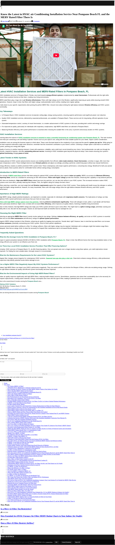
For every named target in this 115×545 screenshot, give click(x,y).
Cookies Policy (49, 542)
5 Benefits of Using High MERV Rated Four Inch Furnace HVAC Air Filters (27, 439)
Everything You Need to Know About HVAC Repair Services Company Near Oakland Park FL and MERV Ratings (38, 413)
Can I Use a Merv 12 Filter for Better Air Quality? (20, 424)
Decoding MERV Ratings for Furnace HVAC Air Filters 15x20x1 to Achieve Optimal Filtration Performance (36, 401)
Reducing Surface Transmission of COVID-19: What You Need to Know (26, 451)
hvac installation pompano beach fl (12, 335)
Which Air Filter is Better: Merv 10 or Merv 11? (20, 490)
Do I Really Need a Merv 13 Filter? (16, 469)
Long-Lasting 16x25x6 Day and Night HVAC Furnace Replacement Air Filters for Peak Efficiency (33, 406)
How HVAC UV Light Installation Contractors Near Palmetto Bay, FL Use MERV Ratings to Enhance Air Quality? (38, 492)
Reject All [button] (77, 542)
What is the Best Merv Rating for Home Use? (19, 472)
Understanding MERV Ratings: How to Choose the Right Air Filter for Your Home (29, 496)
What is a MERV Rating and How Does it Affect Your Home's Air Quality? (27, 412)
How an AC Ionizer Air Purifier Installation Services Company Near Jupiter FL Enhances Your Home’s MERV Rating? (39, 425)
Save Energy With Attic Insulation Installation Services (21, 419)
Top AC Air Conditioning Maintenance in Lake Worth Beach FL (24, 421)
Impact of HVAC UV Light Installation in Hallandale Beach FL (24, 392)
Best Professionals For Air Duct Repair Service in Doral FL (23, 396)
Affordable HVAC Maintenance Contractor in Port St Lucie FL (24, 387)
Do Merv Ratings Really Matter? (16, 404)
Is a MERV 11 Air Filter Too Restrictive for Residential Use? (23, 475)
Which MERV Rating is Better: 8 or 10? (18, 415)
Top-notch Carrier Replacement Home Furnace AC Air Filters (23, 427)
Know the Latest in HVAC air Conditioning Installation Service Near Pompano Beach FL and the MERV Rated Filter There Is (41, 453)
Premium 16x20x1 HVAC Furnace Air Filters (19, 495)
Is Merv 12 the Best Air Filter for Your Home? (19, 498)
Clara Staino (5, 21)
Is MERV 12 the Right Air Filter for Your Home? (20, 442)
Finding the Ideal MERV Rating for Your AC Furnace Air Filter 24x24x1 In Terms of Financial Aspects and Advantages (39, 428)
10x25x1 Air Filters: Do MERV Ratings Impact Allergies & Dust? (25, 456)
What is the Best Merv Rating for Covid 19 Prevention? (22, 487)
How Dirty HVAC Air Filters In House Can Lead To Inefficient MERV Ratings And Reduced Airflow (34, 440)
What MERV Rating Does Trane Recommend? (19, 478)
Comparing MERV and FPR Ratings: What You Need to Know (24, 484)
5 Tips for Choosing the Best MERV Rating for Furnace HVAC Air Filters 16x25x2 (29, 416)
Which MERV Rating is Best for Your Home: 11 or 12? (22, 486)
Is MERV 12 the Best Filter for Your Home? (19, 403)
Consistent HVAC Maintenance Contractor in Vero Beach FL (23, 448)
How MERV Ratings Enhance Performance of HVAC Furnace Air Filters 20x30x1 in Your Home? (33, 454)
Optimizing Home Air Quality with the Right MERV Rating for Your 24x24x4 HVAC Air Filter (32, 446)
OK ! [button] (56, 542)
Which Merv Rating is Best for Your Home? (19, 437)
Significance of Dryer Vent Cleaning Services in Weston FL (23, 481)
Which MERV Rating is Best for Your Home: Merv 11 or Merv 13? (25, 410)
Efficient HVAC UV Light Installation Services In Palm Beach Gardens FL (27, 460)
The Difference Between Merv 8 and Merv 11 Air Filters (22, 434)
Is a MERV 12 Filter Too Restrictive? (17, 466)
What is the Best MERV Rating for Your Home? (20, 390)
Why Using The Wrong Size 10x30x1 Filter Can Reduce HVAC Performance (28, 477)
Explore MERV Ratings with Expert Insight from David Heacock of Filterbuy (28, 445)
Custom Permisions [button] (66, 542)
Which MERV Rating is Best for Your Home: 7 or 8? (21, 409)
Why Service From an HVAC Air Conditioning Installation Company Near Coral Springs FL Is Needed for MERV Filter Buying (41, 480)
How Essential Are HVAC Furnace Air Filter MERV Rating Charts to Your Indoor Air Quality (32, 389)
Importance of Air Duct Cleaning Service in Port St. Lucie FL (23, 465)
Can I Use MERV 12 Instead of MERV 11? (19, 471)
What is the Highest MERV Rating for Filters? (19, 393)
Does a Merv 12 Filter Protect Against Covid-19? (20, 459)
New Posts (7, 384)
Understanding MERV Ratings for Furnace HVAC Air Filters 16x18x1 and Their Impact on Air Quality (35, 463)
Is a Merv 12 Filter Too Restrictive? (16, 474)
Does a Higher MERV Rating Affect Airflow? (19, 422)
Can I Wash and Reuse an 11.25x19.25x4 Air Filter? (21, 499)
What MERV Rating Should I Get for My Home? (20, 489)
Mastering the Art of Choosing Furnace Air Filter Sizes (21, 483)
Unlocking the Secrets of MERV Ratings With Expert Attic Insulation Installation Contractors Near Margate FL (37, 418)
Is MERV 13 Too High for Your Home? (18, 443)
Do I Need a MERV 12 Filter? (15, 386)
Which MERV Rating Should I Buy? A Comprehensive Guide (24, 430)
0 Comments (36, 21)
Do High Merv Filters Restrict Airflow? (17, 457)
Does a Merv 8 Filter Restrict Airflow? (17, 395)
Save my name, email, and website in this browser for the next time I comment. (22, 377)
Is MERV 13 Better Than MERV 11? (17, 436)
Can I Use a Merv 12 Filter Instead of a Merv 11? (20, 431)
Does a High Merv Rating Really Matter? (18, 400)
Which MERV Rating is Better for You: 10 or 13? (20, 462)
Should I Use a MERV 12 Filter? (16, 433)
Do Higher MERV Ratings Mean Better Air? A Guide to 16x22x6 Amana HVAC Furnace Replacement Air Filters (37, 493)
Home (5, 383)
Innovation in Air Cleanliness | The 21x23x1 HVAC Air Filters (24, 398)
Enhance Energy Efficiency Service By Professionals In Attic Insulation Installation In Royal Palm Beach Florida (37, 407)
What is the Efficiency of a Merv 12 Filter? (18, 468)
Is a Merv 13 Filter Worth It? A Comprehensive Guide (21, 450)
